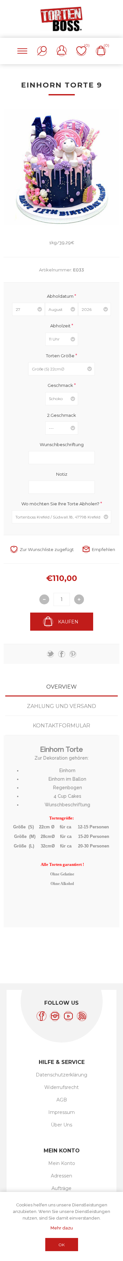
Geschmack (61, 385)
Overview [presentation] (61, 687)
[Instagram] (55, 1016)
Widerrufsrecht (61, 1087)
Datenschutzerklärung (61, 1075)
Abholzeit (61, 325)
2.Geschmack (61, 414)
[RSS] (82, 1016)
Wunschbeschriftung (62, 444)
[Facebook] (41, 1016)
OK (61, 1244)
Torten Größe (60, 355)
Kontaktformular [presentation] (61, 725)
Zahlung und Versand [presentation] (61, 706)
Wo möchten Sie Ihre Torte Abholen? (60, 503)
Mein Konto (61, 1163)
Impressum (61, 1112)
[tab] (61, 686)
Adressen (61, 1176)
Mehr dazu (62, 1227)
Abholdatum (60, 295)
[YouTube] (68, 1016)
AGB (61, 1100)
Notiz (61, 474)
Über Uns (61, 1125)
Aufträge (61, 1188)
